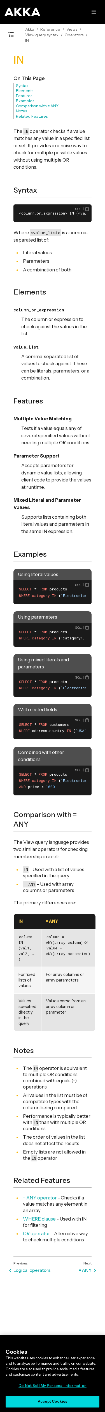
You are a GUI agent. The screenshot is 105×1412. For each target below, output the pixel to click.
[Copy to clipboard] (87, 209)
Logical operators (31, 1270)
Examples (25, 100)
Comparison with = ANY (37, 105)
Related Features (32, 116)
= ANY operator (40, 1198)
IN (27, 40)
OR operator (36, 1233)
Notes (21, 110)
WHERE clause (39, 1219)
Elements (24, 90)
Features (24, 95)
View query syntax (42, 34)
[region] (52, 1373)
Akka (29, 29)
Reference (50, 29)
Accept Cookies (52, 1401)
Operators (74, 34)
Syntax (22, 85)
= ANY (85, 1270)
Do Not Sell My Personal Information (52, 1385)
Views (71, 29)
